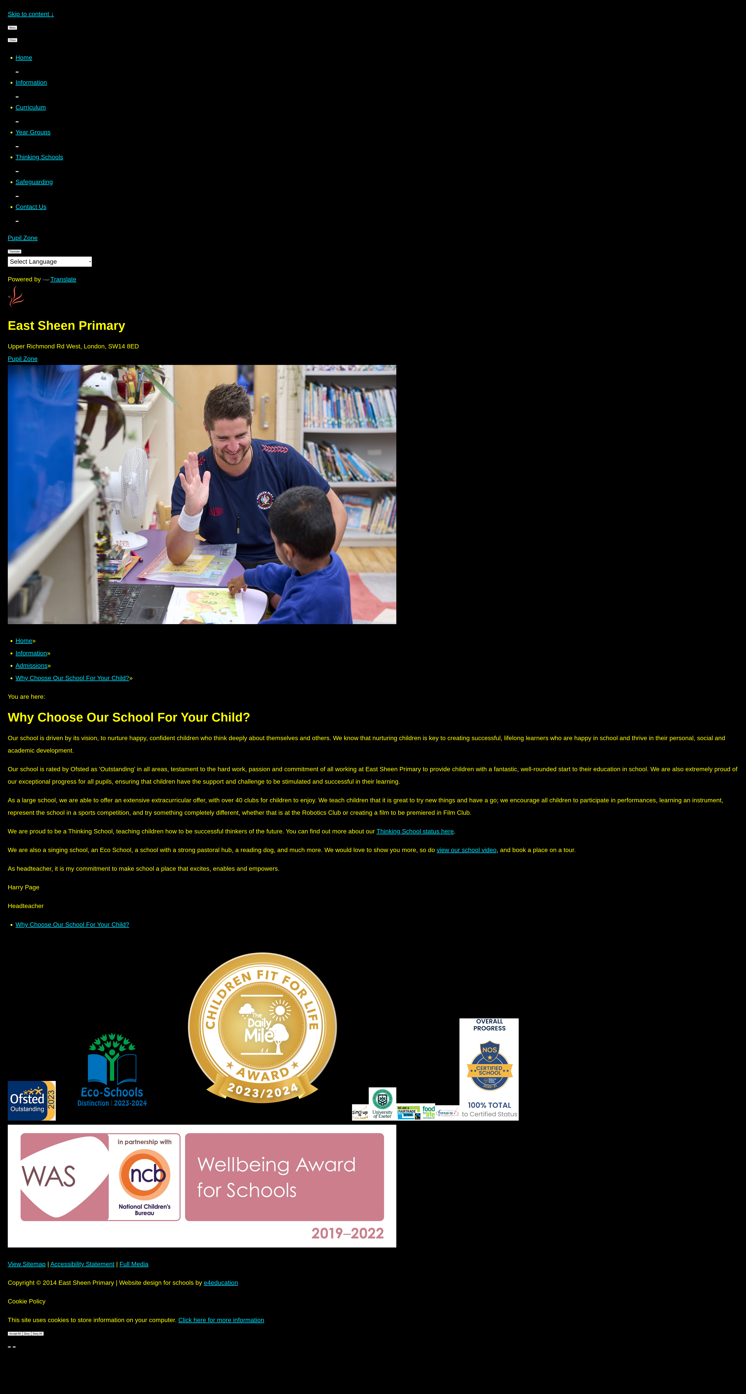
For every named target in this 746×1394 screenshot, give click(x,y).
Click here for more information (221, 1319)
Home (24, 640)
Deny (27, 1333)
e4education (221, 1282)
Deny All (37, 1333)
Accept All (15, 1333)
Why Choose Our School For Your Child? (72, 677)
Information (31, 653)
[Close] (9, 1347)
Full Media (133, 1264)
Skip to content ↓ (31, 13)
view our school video (467, 849)
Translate (63, 279)
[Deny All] (14, 1347)
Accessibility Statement (82, 1264)
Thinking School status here (415, 831)
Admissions (31, 665)
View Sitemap (27, 1264)
